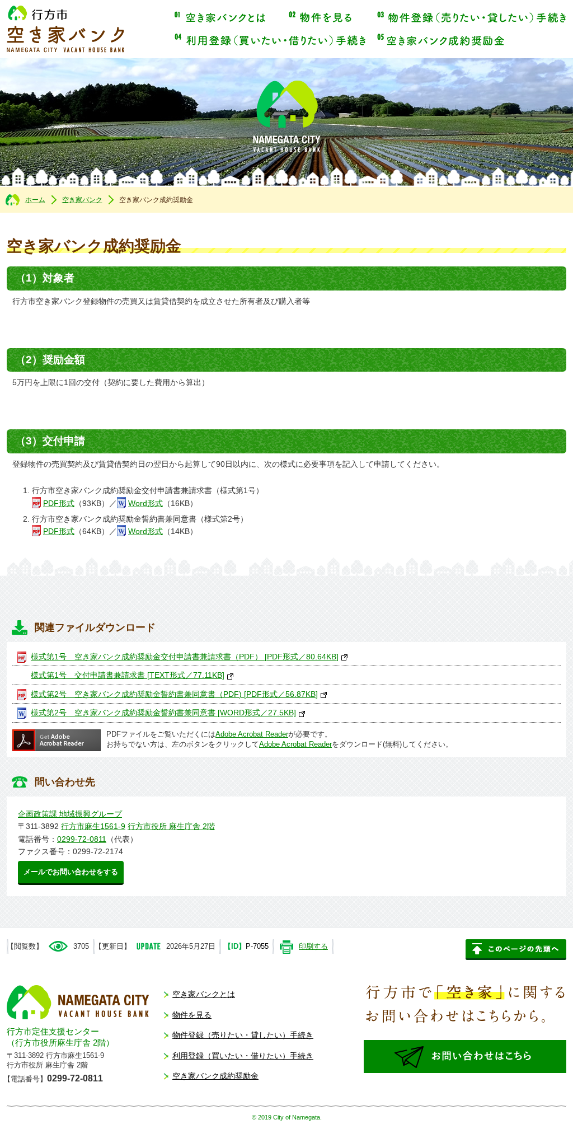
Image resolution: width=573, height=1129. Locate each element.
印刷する (313, 946)
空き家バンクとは (220, 17)
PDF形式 (58, 503)
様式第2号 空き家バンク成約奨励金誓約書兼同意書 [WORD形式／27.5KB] (163, 712)
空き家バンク (82, 200)
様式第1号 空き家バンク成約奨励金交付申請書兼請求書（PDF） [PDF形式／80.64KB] (185, 656)
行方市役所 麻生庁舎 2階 (171, 826)
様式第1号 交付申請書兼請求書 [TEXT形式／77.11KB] (127, 675)
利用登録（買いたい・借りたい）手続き (270, 40)
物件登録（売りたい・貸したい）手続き (471, 17)
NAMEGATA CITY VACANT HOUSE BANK (78, 1002)
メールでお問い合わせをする (71, 872)
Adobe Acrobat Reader (251, 734)
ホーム (35, 200)
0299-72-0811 (81, 839)
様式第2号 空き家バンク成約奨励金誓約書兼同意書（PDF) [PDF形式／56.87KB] (174, 694)
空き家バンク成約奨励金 (440, 40)
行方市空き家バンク (65, 29)
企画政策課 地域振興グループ (70, 813)
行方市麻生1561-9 (93, 826)
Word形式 (145, 503)
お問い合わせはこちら (465, 1056)
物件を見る (321, 17)
